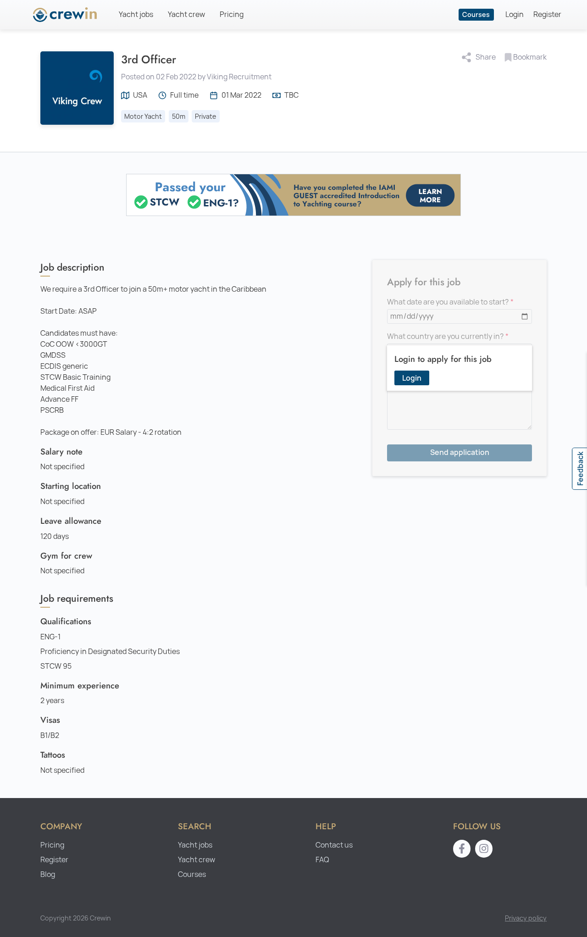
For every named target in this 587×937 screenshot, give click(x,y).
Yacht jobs (136, 14)
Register (547, 14)
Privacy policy (526, 918)
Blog (47, 874)
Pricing (232, 14)
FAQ (322, 860)
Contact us (334, 845)
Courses (476, 14)
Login (514, 14)
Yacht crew (186, 14)
